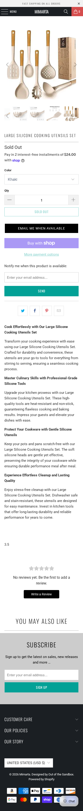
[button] (41, 228)
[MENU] (2, 11)
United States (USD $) (26, 763)
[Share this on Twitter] (23, 311)
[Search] (66, 11)
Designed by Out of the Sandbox (52, 774)
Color (8, 170)
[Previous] (8, 64)
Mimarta (42, 12)
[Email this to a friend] (59, 311)
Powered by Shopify (41, 779)
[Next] (75, 64)
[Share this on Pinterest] (47, 311)
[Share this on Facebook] (35, 311)
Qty (6, 190)
